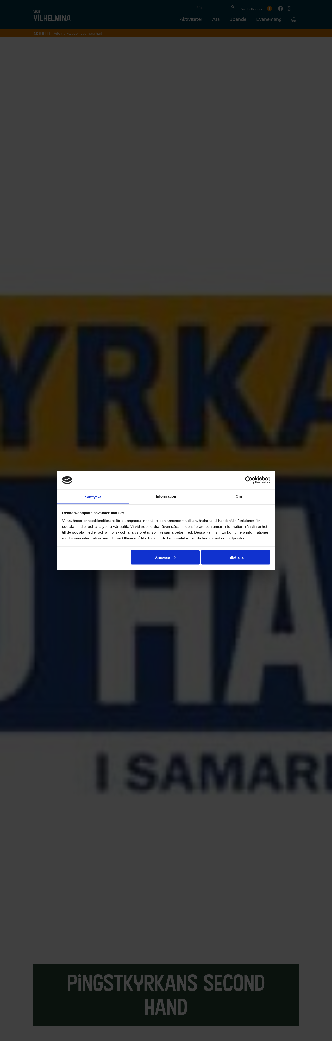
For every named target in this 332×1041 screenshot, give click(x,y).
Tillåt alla (235, 557)
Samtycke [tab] (93, 497)
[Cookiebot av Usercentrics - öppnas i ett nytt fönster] (248, 480)
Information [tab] (166, 496)
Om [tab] (239, 496)
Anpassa (162, 557)
